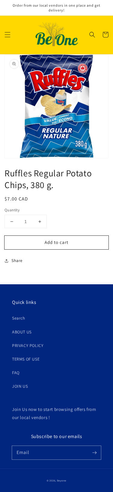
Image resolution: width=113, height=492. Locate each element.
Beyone (61, 480)
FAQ (16, 372)
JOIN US (20, 386)
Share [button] (17, 260)
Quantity (12, 210)
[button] (7, 34)
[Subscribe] (94, 452)
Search (18, 318)
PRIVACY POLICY (27, 345)
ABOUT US (22, 332)
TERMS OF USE (25, 359)
